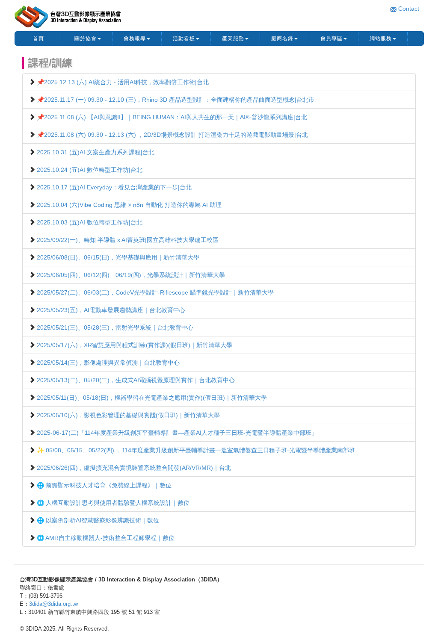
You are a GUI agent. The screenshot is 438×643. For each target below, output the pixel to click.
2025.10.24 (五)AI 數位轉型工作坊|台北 (89, 169)
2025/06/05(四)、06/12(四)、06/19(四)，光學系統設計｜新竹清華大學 (131, 274)
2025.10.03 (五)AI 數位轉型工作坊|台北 (89, 222)
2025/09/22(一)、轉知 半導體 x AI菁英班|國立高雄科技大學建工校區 (128, 239)
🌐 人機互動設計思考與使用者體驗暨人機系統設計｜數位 (113, 502)
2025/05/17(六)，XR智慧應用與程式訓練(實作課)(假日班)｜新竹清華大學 (134, 345)
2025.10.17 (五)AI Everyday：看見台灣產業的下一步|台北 (114, 187)
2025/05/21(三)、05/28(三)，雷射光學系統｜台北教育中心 (115, 327)
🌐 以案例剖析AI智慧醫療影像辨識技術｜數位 (98, 520)
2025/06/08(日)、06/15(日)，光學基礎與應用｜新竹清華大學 (118, 257)
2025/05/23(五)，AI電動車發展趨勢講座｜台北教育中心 (111, 310)
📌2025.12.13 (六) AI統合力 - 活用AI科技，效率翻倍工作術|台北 (123, 82)
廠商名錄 (282, 38)
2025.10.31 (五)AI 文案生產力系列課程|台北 (95, 152)
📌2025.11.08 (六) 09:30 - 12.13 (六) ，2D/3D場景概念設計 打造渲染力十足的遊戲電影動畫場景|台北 (172, 134)
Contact (408, 8)
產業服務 (233, 38)
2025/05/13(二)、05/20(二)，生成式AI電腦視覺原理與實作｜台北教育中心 (136, 380)
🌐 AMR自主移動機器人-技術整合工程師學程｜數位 (106, 537)
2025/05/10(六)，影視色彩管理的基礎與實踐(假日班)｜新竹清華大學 (128, 415)
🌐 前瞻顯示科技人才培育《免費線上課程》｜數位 (104, 485)
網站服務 (381, 38)
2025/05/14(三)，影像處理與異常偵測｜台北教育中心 (108, 362)
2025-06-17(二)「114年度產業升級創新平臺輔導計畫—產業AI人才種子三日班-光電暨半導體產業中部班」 (177, 432)
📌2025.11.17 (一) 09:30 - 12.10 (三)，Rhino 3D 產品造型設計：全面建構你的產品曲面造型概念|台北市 (175, 99)
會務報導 (135, 38)
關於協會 (85, 38)
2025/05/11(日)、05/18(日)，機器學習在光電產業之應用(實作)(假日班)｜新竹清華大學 (152, 397)
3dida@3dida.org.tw (53, 604)
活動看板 (184, 38)
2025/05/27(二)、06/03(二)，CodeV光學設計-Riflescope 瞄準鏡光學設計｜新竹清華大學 (155, 292)
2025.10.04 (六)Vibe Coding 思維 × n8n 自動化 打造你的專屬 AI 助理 (129, 204)
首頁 (38, 38)
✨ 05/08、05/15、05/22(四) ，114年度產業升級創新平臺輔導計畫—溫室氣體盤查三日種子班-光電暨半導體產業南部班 (196, 450)
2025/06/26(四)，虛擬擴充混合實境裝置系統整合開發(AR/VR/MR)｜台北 (134, 467)
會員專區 (331, 38)
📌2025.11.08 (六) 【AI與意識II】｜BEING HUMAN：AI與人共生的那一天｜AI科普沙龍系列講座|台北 (172, 117)
